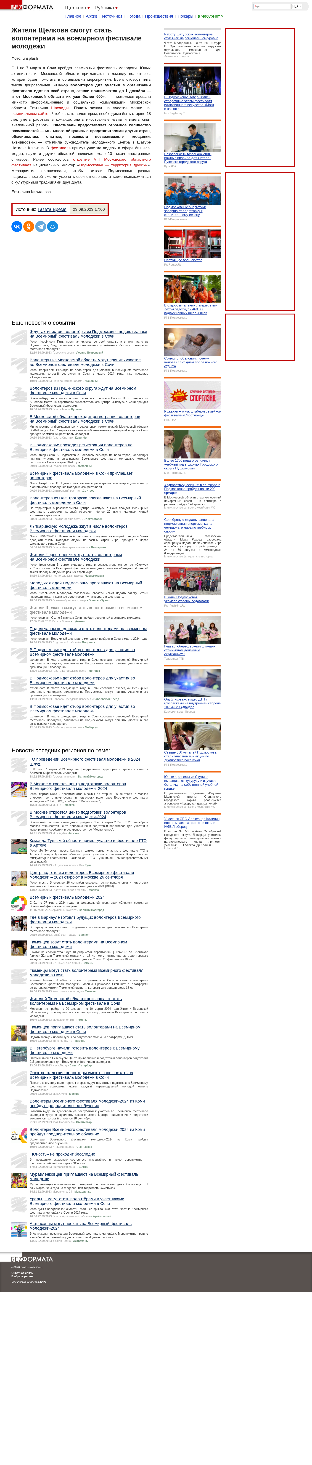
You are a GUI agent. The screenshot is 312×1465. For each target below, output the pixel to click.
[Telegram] (40, 226)
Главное (73, 16)
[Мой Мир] (52, 226)
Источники (112, 16)
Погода (133, 16)
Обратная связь (22, 1273)
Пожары (185, 16)
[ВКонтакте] (16, 226)
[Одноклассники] (28, 226)
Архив (92, 16)
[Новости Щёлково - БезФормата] (27, 5)
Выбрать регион (22, 1276)
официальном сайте (29, 114)
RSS (43, 1282)
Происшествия (159, 16)
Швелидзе (60, 108)
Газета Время (52, 209)
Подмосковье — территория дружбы (113, 165)
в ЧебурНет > (210, 16)
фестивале (61, 148)
